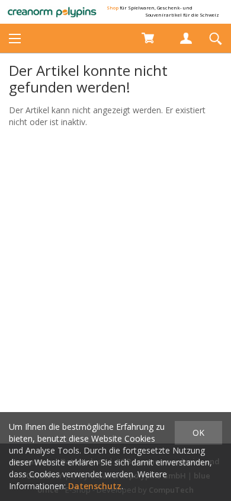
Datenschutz (94, 486)
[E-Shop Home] (52, 12)
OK (198, 432)
